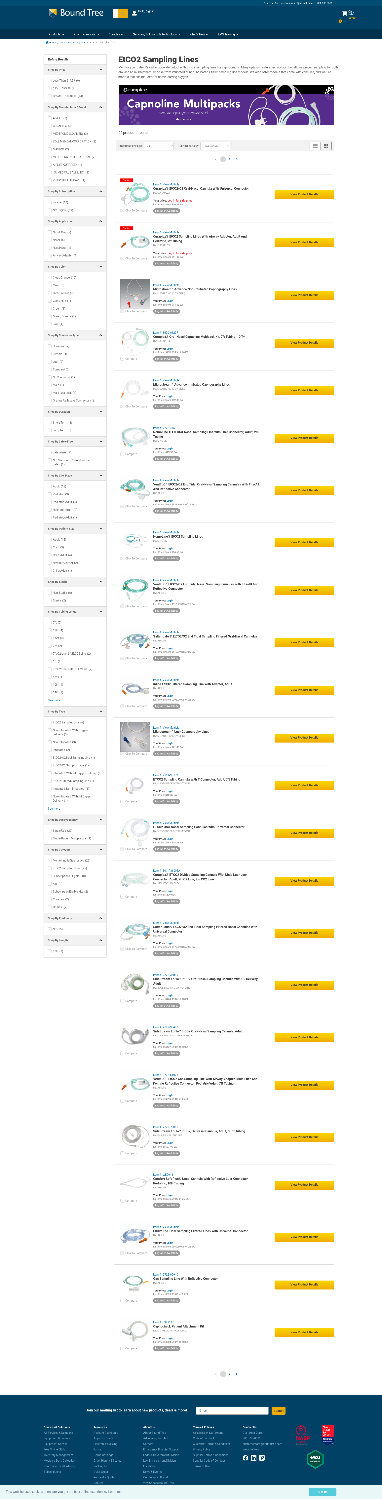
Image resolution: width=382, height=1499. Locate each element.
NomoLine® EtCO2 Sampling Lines (178, 536)
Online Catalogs (103, 1455)
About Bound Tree (154, 1432)
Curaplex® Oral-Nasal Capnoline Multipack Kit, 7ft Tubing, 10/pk (199, 337)
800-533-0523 (252, 1438)
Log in (170, 300)
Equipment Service (55, 1443)
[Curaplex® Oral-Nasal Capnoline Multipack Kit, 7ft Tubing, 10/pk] (135, 342)
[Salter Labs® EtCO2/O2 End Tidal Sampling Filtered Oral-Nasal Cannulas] (135, 641)
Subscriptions (52, 1471)
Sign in (150, 11)
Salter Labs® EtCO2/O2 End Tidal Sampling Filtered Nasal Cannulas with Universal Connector (205, 929)
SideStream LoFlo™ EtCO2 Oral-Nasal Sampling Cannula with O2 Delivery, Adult (205, 981)
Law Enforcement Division (159, 1460)
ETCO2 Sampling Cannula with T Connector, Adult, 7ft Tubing (196, 779)
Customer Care (252, 1432)
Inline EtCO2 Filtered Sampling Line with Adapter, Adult (192, 684)
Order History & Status (107, 1460)
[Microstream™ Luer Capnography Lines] (135, 736)
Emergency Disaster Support (161, 1449)
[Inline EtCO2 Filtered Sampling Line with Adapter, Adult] (135, 689)
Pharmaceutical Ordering (59, 1466)
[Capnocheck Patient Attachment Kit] (135, 1331)
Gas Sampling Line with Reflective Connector (185, 1279)
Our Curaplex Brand (155, 1477)
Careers (148, 1443)
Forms (97, 1449)
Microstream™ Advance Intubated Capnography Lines (191, 384)
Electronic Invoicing (105, 1443)
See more (54, 700)
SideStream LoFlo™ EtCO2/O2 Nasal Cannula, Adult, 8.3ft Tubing (199, 1131)
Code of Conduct (203, 1438)
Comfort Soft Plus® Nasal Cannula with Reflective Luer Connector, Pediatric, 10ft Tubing (200, 1181)
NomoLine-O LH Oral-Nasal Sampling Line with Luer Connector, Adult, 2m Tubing (206, 434)
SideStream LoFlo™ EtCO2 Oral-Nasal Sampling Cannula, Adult (198, 1031)
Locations (149, 1466)
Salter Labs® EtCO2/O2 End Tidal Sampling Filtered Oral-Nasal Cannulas (205, 636)
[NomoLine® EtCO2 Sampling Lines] (135, 541)
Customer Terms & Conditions (212, 1443)
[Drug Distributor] (302, 1435)
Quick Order (101, 1471)
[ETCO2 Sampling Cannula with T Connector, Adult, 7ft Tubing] (135, 784)
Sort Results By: (189, 145)
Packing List (101, 1466)
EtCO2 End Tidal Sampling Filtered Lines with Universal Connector (200, 1231)
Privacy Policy (201, 1449)
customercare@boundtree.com (298, 3)
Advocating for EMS (155, 1438)
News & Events (152, 1471)
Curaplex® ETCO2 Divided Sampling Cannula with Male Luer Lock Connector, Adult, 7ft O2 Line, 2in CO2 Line (200, 877)
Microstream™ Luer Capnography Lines (181, 732)
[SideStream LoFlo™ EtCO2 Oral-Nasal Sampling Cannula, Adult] (135, 1036)
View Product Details (304, 194)
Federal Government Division (161, 1455)
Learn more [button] (116, 1491)
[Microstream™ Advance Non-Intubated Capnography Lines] (135, 294)
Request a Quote (104, 1477)
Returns (98, 1482)
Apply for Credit (103, 1438)
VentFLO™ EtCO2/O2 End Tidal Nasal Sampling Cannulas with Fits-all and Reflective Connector (205, 586)
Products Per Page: (130, 145)
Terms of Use (201, 1466)
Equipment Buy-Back (57, 1438)
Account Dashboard (106, 1432)
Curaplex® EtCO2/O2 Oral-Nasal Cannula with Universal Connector (201, 188)
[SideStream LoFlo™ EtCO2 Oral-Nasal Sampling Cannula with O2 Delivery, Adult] (135, 984)
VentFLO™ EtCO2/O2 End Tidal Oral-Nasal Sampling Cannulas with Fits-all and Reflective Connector (206, 486)
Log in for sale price (180, 200)
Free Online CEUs (54, 1449)
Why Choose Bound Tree (158, 1482)
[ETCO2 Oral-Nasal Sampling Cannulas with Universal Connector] (135, 832)
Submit (279, 1410)
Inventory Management (58, 1455)
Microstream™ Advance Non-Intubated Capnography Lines (195, 289)
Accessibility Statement (208, 1432)
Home (52, 42)
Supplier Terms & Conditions (210, 1455)
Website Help (251, 1449)
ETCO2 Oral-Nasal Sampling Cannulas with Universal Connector (199, 827)
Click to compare (136, 210)
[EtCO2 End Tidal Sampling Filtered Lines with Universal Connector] (135, 1236)
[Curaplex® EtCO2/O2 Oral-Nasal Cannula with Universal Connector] (135, 193)
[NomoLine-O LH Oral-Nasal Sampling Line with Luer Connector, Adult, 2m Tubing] (135, 437)
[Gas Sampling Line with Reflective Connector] (135, 1283)
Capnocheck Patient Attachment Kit (178, 1326)
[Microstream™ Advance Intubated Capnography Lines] (135, 389)
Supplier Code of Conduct (209, 1460)
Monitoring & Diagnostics (74, 42)
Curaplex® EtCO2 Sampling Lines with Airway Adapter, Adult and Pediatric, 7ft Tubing (200, 239)
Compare (131, 358)
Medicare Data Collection (59, 1460)
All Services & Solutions (58, 1432)
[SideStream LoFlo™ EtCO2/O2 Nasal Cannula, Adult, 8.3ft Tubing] (135, 1136)
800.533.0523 (324, 3)
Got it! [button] (322, 1491)
